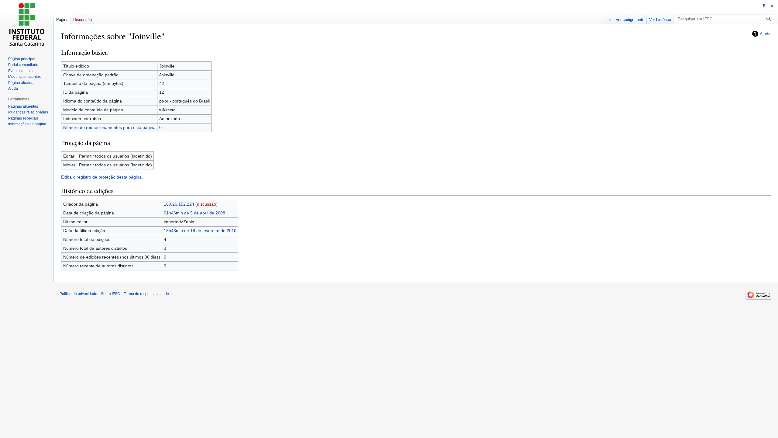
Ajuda (765, 33)
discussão (206, 204)
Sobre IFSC (110, 294)
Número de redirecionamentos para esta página (109, 127)
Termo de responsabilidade (146, 294)
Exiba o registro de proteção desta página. (102, 177)
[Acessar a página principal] (26, 24)
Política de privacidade (78, 294)
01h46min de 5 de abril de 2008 (194, 212)
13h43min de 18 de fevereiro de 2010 (200, 230)
